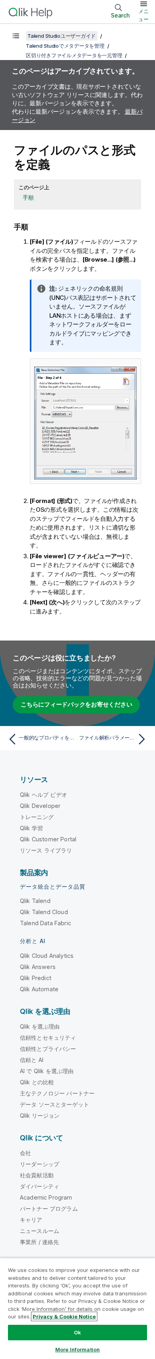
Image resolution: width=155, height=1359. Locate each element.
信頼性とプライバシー (48, 1048)
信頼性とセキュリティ (48, 1037)
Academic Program (46, 1197)
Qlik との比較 (37, 1082)
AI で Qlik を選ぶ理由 (47, 1071)
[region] (77, 1308)
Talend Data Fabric (45, 923)
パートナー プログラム (49, 1208)
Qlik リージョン (40, 1115)
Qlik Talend (35, 900)
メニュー (143, 15)
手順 (28, 197)
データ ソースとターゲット (54, 1104)
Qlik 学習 (31, 828)
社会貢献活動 (37, 1175)
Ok (77, 1332)
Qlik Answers (38, 966)
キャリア (31, 1219)
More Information (77, 1349)
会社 (25, 1152)
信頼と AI (31, 1059)
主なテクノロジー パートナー (57, 1093)
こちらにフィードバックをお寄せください (76, 704)
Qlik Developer (40, 805)
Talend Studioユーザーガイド (61, 36)
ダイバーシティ (39, 1186)
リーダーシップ (39, 1164)
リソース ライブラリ (46, 850)
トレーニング (37, 816)
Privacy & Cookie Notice (64, 1316)
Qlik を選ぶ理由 (40, 1026)
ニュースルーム (39, 1230)
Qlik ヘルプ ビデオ (43, 794)
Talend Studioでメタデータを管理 (65, 46)
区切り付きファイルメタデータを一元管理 (74, 55)
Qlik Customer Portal (48, 839)
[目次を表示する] (16, 35)
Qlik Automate (39, 989)
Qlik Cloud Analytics (47, 955)
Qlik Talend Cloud (44, 912)
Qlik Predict (35, 978)
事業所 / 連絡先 (39, 1242)
